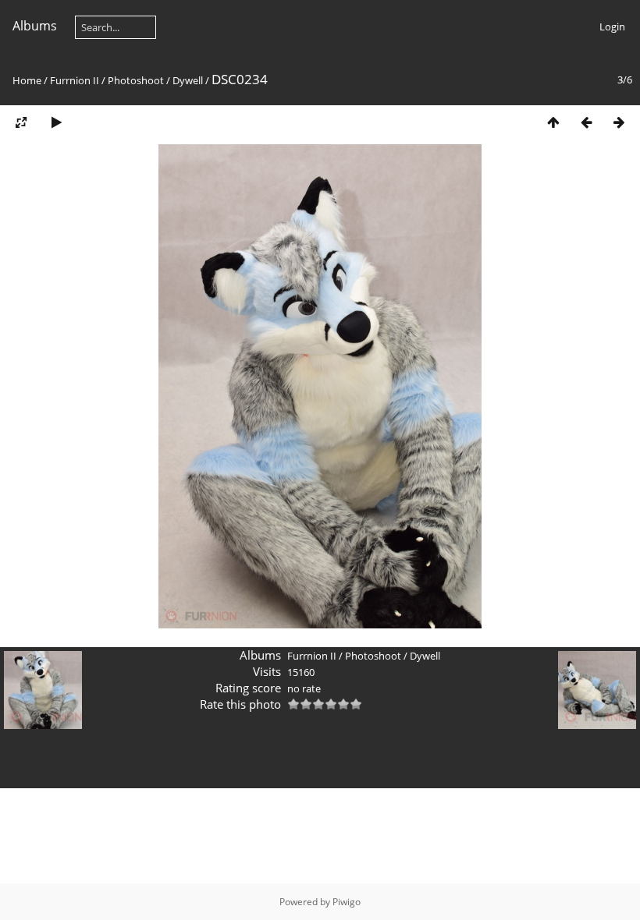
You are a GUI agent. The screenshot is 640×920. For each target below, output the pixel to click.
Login (612, 26)
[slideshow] (56, 122)
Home (26, 80)
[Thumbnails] (553, 122)
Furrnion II (74, 80)
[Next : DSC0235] (619, 122)
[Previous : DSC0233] (586, 122)
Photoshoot (136, 80)
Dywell (187, 80)
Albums (34, 25)
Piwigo (346, 901)
